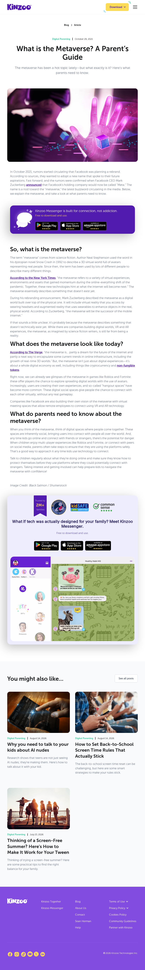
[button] (117, 7)
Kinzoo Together (51, 901)
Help (78, 927)
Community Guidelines (122, 921)
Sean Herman (83, 921)
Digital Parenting (61, 39)
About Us (80, 908)
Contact (80, 914)
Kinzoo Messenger (52, 908)
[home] (19, 7)
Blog (78, 901)
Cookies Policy (117, 914)
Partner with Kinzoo (120, 927)
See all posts (126, 678)
